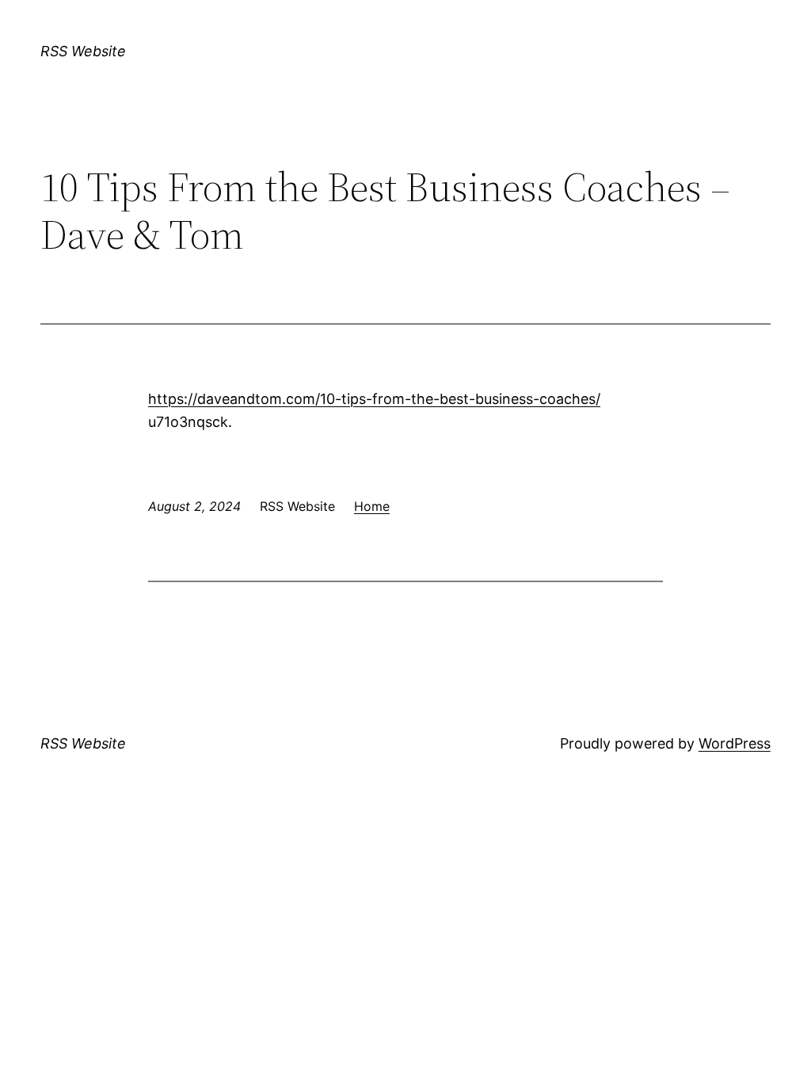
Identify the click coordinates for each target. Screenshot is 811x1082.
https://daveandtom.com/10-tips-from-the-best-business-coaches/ (374, 399)
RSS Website (83, 51)
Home (372, 506)
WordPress (735, 743)
